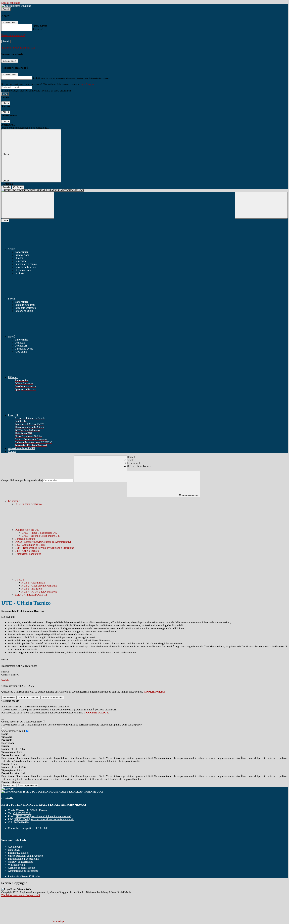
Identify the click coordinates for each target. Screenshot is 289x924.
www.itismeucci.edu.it (13, 731)
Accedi (6, 9)
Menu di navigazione (188, 495)
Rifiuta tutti (28, 697)
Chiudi (6, 103)
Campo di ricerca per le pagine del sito (21, 480)
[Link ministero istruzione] (16, 5)
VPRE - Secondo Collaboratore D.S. (40, 535)
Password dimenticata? (13, 35)
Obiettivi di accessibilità (20, 861)
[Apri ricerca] (261, 205)
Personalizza (9, 697)
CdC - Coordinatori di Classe (30, 544)
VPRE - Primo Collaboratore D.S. (39, 532)
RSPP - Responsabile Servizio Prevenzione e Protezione (44, 547)
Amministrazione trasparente (23, 870)
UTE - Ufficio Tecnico (27, 550)
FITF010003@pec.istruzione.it (44, 819)
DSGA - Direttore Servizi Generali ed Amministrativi (43, 541)
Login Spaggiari (87, 84)
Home (130, 457)
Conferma (18, 187)
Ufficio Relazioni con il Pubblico (25, 855)
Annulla (6, 187)
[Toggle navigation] (27, 205)
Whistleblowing (16, 864)
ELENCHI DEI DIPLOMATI (31, 594)
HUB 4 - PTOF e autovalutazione (39, 591)
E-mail (36, 77)
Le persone (133, 463)
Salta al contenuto (10, 2)
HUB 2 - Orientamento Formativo (39, 585)
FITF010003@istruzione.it (43, 816)
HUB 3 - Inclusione (31, 588)
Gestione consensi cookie (21, 867)
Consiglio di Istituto (25, 538)
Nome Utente (40, 25)
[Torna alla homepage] (144, 190)
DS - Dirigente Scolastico (28, 504)
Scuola (130, 460)
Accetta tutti (52, 697)
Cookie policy (15, 846)
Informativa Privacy (18, 852)
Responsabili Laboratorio (28, 553)
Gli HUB (20, 579)
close (5, 220)
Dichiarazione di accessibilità (23, 858)
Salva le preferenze (27, 785)
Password (38, 29)
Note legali (14, 849)
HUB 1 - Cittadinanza (33, 582)
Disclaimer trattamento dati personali (20, 895)
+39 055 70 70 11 (22, 813)
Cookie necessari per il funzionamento (21, 721)
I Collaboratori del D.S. (27, 529)
